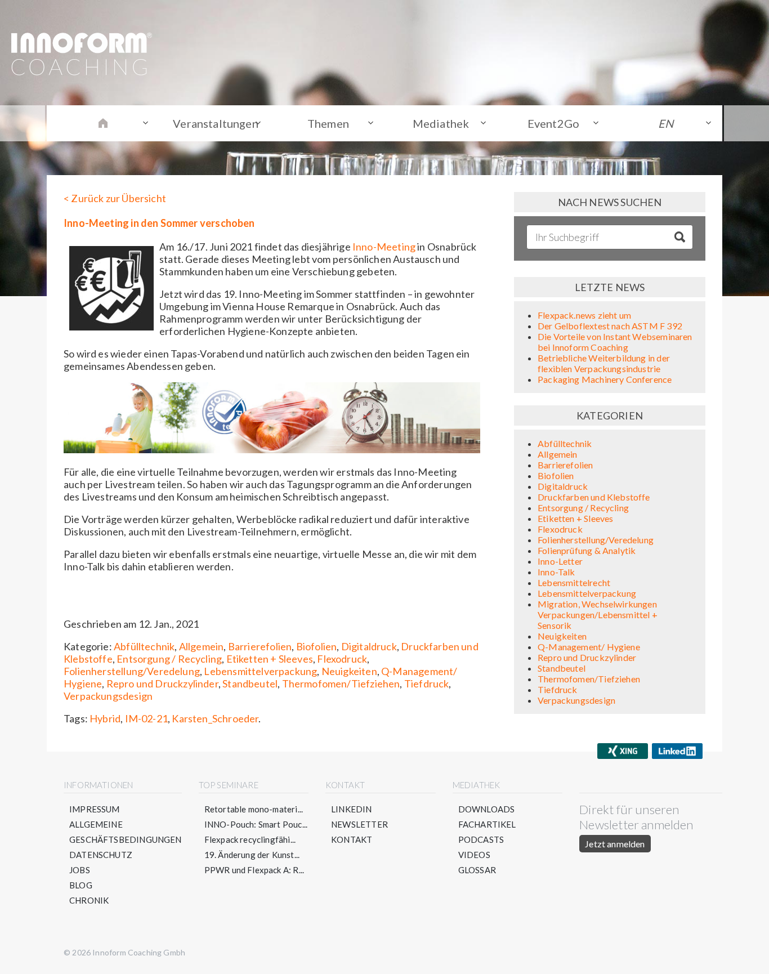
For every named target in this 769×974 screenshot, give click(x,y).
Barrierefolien (260, 646)
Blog (80, 885)
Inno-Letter (560, 561)
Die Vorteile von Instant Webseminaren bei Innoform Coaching (615, 341)
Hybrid (105, 718)
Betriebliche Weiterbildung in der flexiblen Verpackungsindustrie (604, 363)
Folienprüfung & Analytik (587, 550)
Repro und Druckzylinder (162, 683)
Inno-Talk (556, 571)
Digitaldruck (369, 646)
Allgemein (201, 646)
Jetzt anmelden (615, 843)
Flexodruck (342, 659)
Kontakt (351, 839)
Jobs (79, 870)
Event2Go (553, 123)
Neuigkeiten (349, 671)
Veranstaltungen (215, 123)
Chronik (89, 900)
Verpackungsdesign (108, 696)
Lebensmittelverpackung (260, 671)
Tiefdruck (426, 683)
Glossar (477, 870)
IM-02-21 (146, 718)
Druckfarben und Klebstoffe (594, 497)
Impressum (94, 809)
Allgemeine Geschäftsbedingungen (125, 832)
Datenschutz (100, 855)
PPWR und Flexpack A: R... (254, 870)
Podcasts (481, 839)
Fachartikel (487, 824)
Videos (474, 855)
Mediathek (441, 123)
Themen (328, 123)
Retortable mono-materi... (253, 809)
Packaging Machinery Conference (605, 379)
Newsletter (359, 824)
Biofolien (316, 646)
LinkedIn (351, 809)
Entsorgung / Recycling (169, 659)
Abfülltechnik (144, 646)
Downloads (486, 809)
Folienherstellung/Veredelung (132, 671)
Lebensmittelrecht (574, 582)
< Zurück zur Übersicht (115, 198)
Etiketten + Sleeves (269, 659)
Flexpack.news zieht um (584, 315)
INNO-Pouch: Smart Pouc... (256, 824)
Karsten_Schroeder (215, 718)
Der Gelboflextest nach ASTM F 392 (610, 325)
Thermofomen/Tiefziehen (341, 683)
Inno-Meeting (383, 246)
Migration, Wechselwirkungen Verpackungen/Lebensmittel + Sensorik (598, 614)
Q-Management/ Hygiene (589, 646)
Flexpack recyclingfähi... (250, 839)
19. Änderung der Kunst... (252, 855)
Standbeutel (250, 683)
